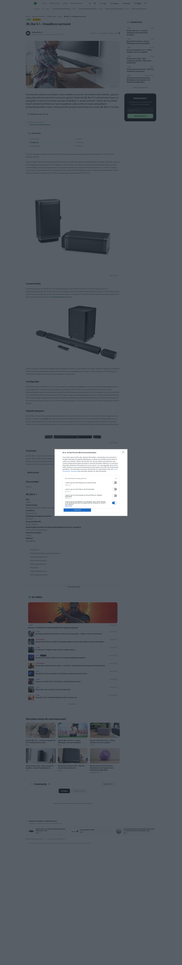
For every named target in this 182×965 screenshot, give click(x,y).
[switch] (114, 482)
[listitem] (91, 478)
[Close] (124, 453)
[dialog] (91, 482)
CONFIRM (77, 510)
